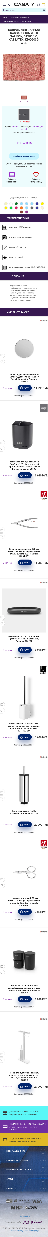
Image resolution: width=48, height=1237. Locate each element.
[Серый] (32, 208)
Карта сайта (25, 1216)
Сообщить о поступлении (24, 156)
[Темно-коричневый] (21, 212)
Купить (26, 388)
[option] (24, 98)
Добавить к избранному (36, 180)
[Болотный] (16, 203)
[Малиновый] (16, 208)
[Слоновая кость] (42, 208)
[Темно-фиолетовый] (26, 212)
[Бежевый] (6, 203)
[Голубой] (21, 203)
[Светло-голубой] (26, 208)
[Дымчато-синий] (37, 203)
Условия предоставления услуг (25, 1231)
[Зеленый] (11, 208)
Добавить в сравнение (12, 180)
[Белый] (11, 203)
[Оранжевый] (21, 208)
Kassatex (15, 126)
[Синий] (37, 208)
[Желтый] (42, 203)
